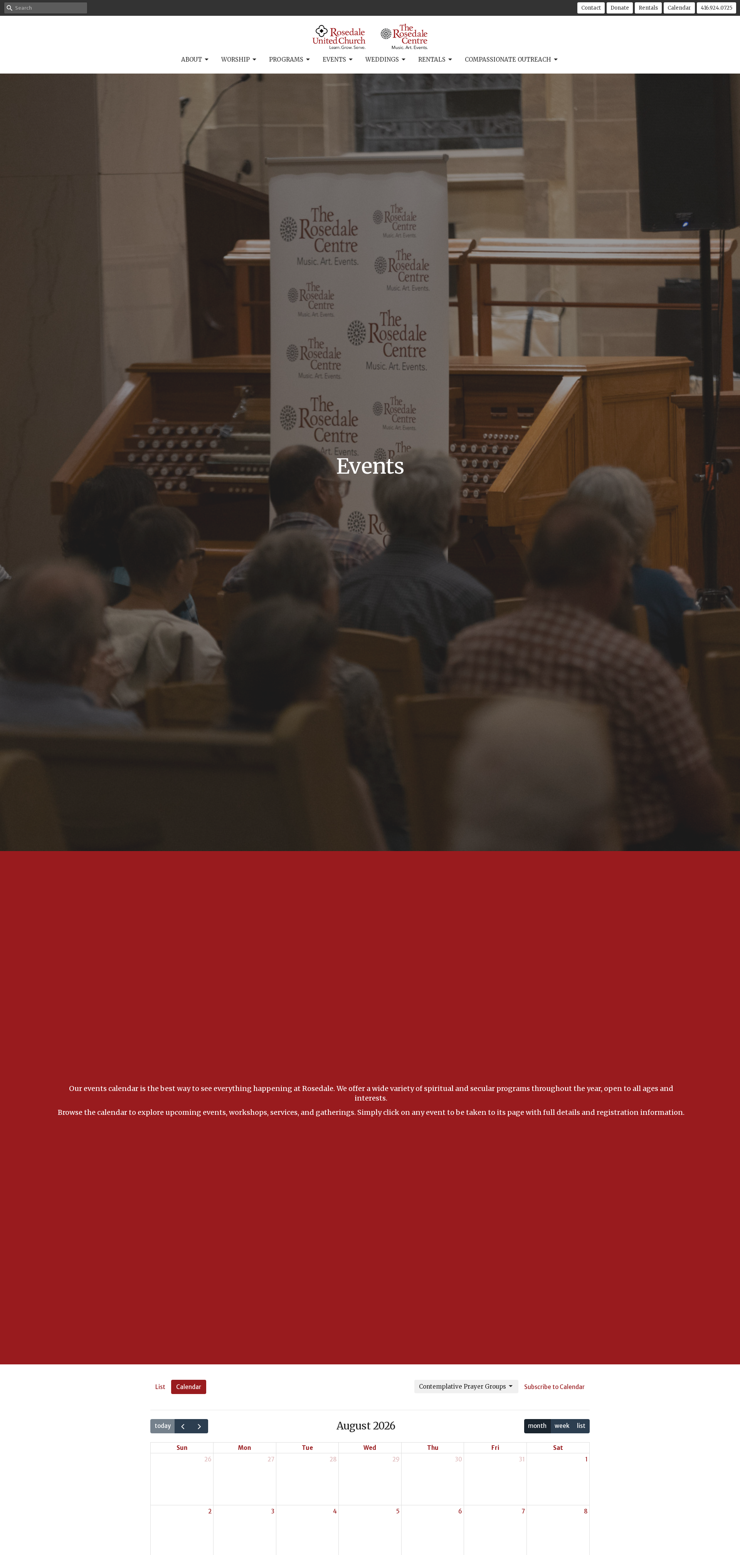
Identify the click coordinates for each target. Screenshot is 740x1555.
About (191, 59)
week (562, 1425)
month (537, 1425)
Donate (619, 8)
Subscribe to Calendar (554, 1387)
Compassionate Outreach (508, 59)
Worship (235, 59)
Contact (591, 8)
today (163, 1425)
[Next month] (199, 1426)
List (160, 1387)
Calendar (679, 8)
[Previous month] (183, 1426)
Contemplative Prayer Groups (462, 1386)
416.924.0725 (716, 8)
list (581, 1425)
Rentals (648, 8)
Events (334, 59)
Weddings (382, 59)
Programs (286, 59)
